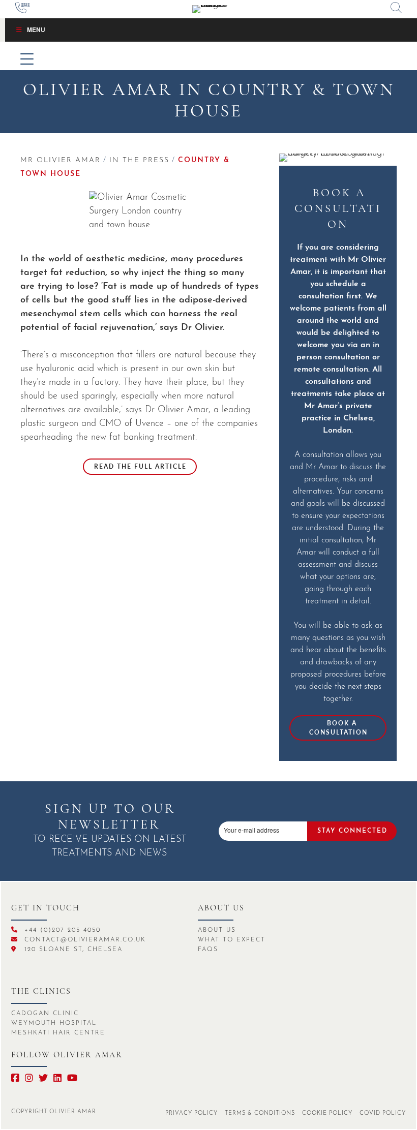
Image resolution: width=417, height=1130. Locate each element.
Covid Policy (383, 1113)
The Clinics (41, 992)
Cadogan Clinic (45, 1014)
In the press (139, 160)
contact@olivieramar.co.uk (83, 940)
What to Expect (231, 940)
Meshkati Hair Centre (58, 1033)
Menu (36, 29)
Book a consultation (338, 728)
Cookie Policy (327, 1113)
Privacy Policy (191, 1113)
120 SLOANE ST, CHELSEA (72, 949)
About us (221, 908)
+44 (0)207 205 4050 (61, 930)
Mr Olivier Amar (60, 160)
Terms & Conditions (260, 1113)
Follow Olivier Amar (67, 1055)
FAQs (208, 949)
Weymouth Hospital (54, 1023)
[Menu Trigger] (27, 59)
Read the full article (140, 466)
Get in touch (45, 908)
